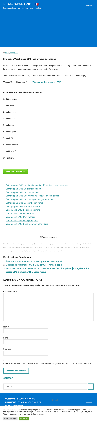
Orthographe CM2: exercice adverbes (24, 206)
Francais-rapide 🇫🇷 (21, 4)
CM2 (7, 53)
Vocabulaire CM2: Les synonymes (22, 220)
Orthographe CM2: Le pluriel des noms (24, 189)
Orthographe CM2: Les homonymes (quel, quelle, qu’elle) (33, 196)
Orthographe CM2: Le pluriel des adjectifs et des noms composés (37, 185)
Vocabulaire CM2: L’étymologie (20, 217)
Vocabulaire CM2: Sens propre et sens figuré (27, 224)
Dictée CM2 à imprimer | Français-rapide (26, 272)
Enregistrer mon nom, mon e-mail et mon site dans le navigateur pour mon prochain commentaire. (47, 363)
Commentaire (10, 291)
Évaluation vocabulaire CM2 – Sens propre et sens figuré (34, 261)
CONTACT (8, 378)
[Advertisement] (48, 27)
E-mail (7, 338)
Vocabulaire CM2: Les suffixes (20, 213)
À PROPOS (30, 399)
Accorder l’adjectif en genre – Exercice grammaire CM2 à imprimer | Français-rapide (47, 268)
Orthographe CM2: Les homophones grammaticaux (30, 199)
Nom (6, 327)
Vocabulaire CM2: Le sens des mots (23, 210)
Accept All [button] (24, 418)
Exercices (14, 53)
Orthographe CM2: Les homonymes (23, 192)
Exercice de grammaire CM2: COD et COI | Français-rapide (35, 265)
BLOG (20, 399)
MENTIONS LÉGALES (15, 402)
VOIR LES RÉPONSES (15, 171)
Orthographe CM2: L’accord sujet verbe (24, 203)
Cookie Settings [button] (10, 418)
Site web (7, 349)
